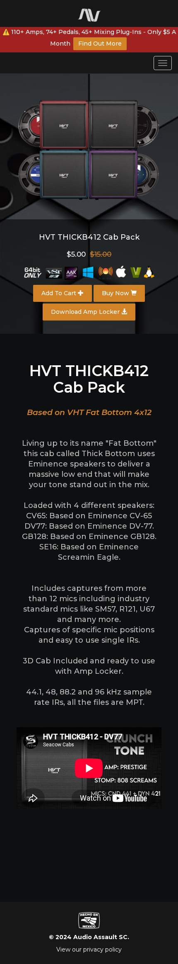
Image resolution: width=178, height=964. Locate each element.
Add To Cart (59, 293)
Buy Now (116, 293)
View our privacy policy (89, 949)
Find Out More (100, 43)
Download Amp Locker (86, 312)
